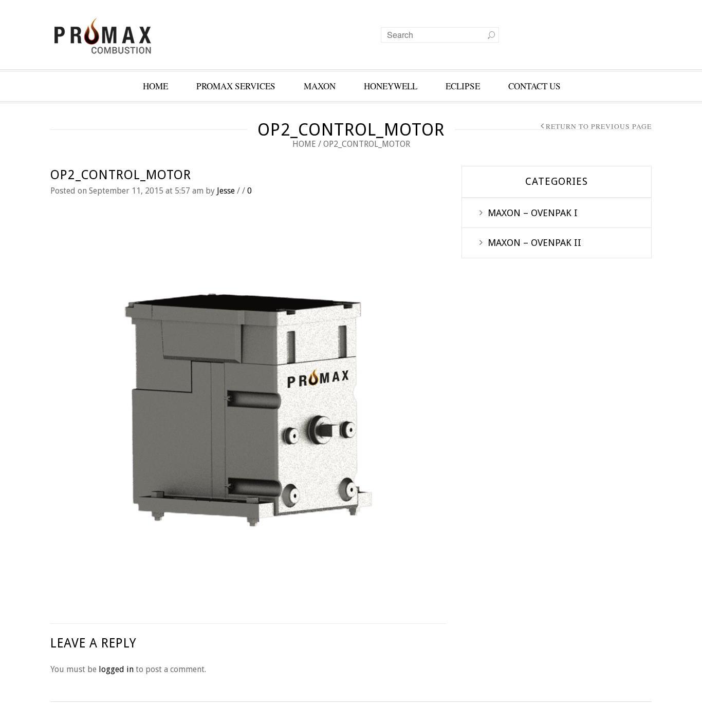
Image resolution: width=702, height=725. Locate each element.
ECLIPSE (463, 86)
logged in (116, 669)
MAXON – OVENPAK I (533, 212)
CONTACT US (534, 86)
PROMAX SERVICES (235, 86)
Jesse (226, 191)
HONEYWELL (390, 86)
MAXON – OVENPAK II (534, 242)
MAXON (320, 86)
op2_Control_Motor (120, 174)
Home (304, 144)
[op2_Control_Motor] (248, 409)
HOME (155, 86)
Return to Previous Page (599, 126)
